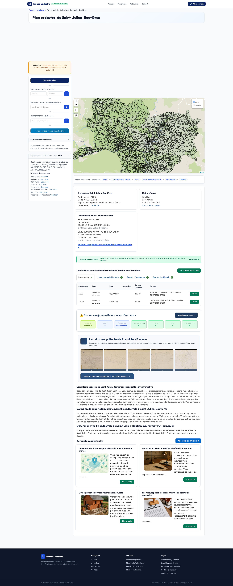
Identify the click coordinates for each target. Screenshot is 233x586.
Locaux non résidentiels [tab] (109, 277)
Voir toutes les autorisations (189, 270)
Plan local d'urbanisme (135, 563)
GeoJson (44, 176)
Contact (145, 4)
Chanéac (183, 179)
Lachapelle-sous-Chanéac (121, 179)
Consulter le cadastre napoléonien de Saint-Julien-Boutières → (107, 376)
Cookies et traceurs (169, 570)
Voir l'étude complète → (186, 315)
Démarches (122, 4)
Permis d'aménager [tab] (137, 277)
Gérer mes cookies (168, 573)
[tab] (50, 139)
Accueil (111, 4)
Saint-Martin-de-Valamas (152, 179)
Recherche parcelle (133, 560)
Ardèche (40, 10)
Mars (136, 179)
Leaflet (202, 172)
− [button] (76, 104)
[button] (49, 139)
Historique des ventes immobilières (50, 131)
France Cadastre (50, 3)
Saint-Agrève (170, 179)
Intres (105, 179)
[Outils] (76, 115)
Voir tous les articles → (188, 441)
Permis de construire (134, 566)
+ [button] (76, 100)
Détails (194, 294)
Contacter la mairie (150, 205)
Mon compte (198, 4)
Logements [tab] (85, 277)
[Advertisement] (139, 80)
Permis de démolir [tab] (162, 277)
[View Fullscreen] (76, 110)
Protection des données (170, 566)
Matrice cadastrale (133, 570)
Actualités (134, 4)
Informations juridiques (170, 560)
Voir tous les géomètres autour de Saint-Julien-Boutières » (105, 246)
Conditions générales (169, 563)
